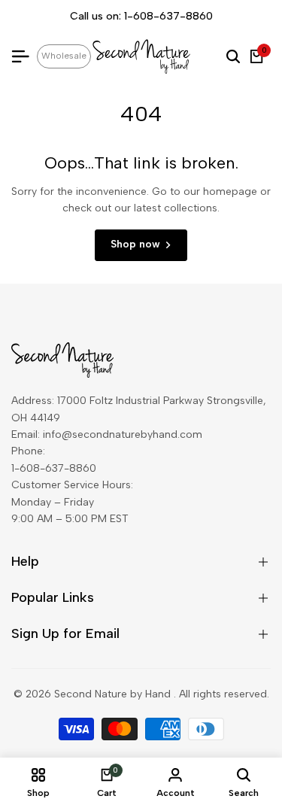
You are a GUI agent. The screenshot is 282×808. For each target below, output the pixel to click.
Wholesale (63, 55)
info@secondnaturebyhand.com (122, 434)
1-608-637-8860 (168, 16)
